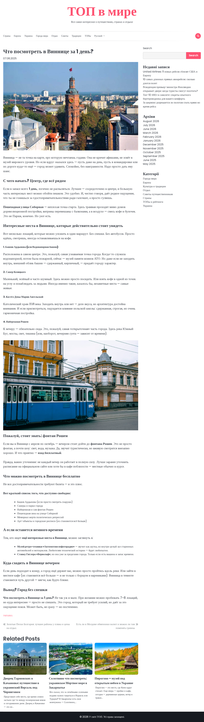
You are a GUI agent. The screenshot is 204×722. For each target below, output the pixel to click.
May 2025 (149, 164)
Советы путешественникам (158, 194)
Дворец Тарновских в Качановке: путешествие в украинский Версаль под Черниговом (21, 685)
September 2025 (153, 156)
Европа (17, 35)
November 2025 (153, 148)
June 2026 (149, 129)
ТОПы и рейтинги (153, 202)
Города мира (42, 35)
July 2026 (149, 125)
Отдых (54, 35)
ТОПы (88, 35)
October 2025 (152, 152)
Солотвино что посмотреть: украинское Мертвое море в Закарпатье (68, 683)
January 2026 (151, 140)
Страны (6, 35)
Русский (98, 35)
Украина (28, 35)
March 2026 (150, 133)
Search (147, 48)
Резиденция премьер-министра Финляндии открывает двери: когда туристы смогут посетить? (170, 89)
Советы (64, 35)
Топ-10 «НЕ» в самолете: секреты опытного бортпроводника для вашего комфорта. (167, 97)
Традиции (76, 35)
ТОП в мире (102, 11)
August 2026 (151, 121)
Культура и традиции (154, 186)
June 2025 (149, 160)
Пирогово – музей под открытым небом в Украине (114, 680)
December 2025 (153, 144)
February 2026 (152, 137)
